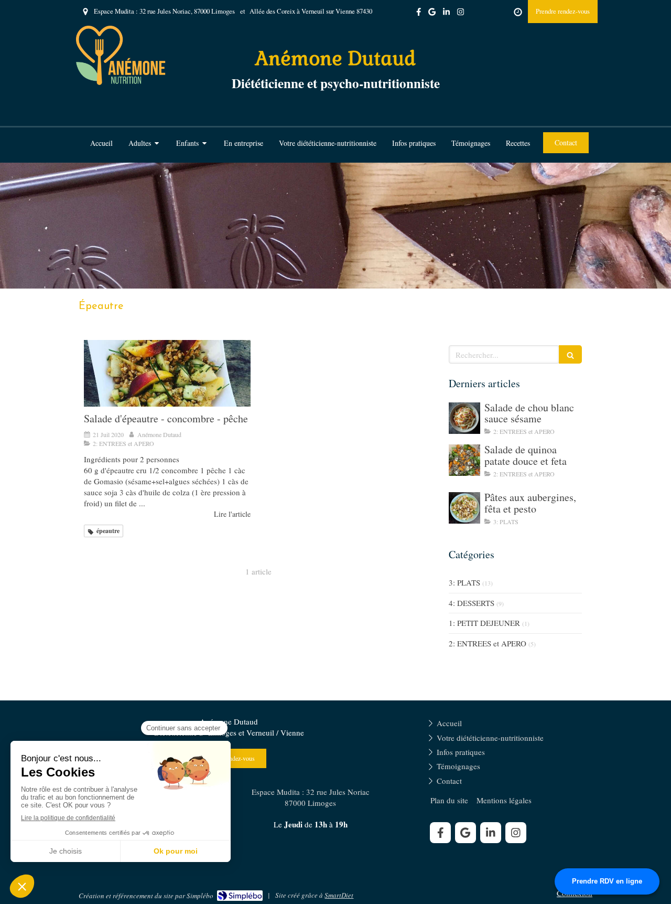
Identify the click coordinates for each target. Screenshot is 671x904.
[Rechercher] (570, 354)
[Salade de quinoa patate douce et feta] (464, 460)
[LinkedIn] (446, 14)
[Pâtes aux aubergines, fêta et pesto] (464, 508)
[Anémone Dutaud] (121, 82)
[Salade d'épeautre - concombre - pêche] (167, 373)
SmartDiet (338, 895)
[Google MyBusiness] (432, 14)
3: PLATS (464, 582)
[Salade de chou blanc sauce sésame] (464, 418)
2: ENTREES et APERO (487, 643)
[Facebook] (418, 14)
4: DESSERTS (471, 603)
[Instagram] (460, 14)
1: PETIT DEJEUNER (484, 623)
